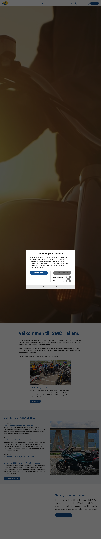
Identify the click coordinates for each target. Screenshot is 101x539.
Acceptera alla (39, 272)
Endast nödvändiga (62, 272)
